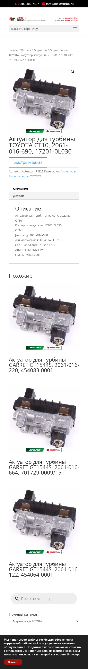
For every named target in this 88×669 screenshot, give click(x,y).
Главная (14, 50)
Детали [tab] (18, 196)
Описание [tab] (20, 189)
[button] (72, 71)
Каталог (26, 50)
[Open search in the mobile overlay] (44, 598)
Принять (13, 662)
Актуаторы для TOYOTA (25, 176)
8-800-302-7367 (28, 4)
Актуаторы (40, 50)
